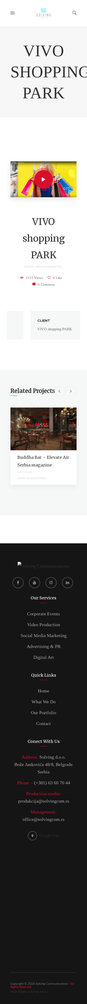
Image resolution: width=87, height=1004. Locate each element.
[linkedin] (67, 582)
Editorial (25, 472)
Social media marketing (43, 266)
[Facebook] (18, 582)
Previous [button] (59, 391)
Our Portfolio (43, 712)
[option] (43, 325)
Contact (43, 723)
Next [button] (71, 391)
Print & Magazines (31, 478)
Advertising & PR (44, 646)
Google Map (49, 836)
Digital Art (43, 657)
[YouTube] (34, 582)
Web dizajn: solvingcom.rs (29, 991)
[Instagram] (51, 582)
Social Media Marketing (44, 635)
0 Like (57, 278)
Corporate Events (43, 613)
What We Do (44, 701)
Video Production (43, 624)
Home (43, 690)
